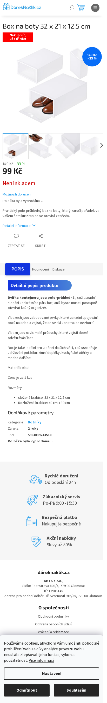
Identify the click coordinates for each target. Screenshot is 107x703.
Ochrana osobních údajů (53, 624)
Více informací (41, 660)
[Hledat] (72, 8)
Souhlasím (76, 690)
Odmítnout (26, 690)
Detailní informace (17, 225)
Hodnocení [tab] (40, 269)
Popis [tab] (17, 269)
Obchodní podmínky (53, 616)
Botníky (34, 422)
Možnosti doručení (17, 194)
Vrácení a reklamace (53, 632)
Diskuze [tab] (58, 269)
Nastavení (51, 674)
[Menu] (95, 8)
